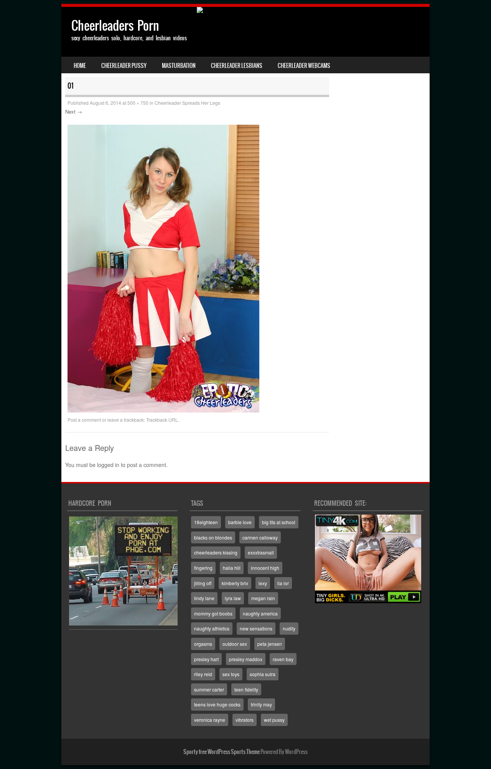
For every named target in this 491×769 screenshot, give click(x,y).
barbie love (240, 522)
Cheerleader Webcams (304, 65)
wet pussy (274, 719)
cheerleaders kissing (215, 552)
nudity (289, 628)
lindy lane (204, 598)
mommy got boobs (213, 613)
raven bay (283, 659)
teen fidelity (246, 689)
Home (80, 65)
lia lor (283, 583)
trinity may (261, 704)
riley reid (203, 674)
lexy (263, 583)
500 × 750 (137, 102)
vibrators (245, 719)
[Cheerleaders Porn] (245, 10)
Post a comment (84, 419)
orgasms (203, 643)
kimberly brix (235, 583)
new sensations (256, 628)
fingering (203, 567)
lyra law (233, 598)
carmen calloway (260, 537)
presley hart (206, 659)
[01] (163, 410)
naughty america (260, 613)
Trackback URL (162, 419)
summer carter (209, 689)
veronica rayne (209, 719)
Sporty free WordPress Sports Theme (221, 752)
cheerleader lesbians (236, 65)
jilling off (202, 583)
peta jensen (269, 643)
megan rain (263, 598)
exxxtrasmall (261, 552)
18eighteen (206, 522)
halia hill (232, 567)
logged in (108, 465)
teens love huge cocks (217, 704)
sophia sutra (262, 674)
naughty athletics (211, 628)
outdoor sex (234, 643)
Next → (73, 111)
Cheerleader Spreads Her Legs (187, 102)
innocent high (265, 567)
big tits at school (278, 522)
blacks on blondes (213, 537)
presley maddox (245, 659)
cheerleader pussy (124, 65)
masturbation (179, 65)
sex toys (230, 674)
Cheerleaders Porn (115, 25)
